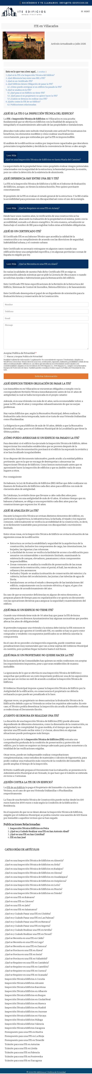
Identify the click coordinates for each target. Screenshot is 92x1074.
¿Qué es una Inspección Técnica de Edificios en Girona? (33, 872)
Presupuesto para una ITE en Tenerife (24, 1040)
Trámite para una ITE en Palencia (22, 1052)
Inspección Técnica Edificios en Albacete (26, 991)
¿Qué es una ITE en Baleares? (20, 897)
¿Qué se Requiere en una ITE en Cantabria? (27, 962)
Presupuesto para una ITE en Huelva (24, 1032)
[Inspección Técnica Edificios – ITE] (23, 11)
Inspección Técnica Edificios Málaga (24, 1019)
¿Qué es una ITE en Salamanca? (21, 909)
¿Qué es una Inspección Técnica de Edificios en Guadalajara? (36, 877)
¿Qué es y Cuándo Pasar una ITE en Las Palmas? (29, 917)
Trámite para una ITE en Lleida (21, 1048)
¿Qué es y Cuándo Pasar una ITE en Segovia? (27, 925)
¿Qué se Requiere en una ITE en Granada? (26, 974)
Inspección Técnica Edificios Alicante (24, 983)
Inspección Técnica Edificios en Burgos (25, 995)
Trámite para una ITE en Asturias (22, 1044)
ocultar (42, 72)
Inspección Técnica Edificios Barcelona (25, 987)
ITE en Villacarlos (46, 26)
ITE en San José (18, 837)
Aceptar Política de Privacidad (20, 353)
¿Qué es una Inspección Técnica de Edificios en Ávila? (32, 864)
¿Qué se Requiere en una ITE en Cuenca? (26, 970)
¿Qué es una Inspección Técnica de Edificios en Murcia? (33, 889)
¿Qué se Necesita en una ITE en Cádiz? (24, 938)
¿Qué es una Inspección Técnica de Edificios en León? (32, 885)
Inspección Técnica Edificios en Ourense (26, 1011)
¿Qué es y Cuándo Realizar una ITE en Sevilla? (28, 930)
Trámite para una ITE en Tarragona (23, 1060)
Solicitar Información (46, 376)
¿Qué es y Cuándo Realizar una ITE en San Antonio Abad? (39, 831)
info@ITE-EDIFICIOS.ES (74, 3)
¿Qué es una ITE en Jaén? (17, 905)
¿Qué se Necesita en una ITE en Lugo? (24, 942)
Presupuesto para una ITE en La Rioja (24, 1036)
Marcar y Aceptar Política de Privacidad (24, 356)
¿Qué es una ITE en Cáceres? (19, 901)
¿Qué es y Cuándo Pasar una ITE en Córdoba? (28, 913)
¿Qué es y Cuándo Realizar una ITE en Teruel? (28, 934)
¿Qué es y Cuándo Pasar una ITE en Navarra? (28, 921)
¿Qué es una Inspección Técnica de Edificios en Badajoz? (34, 868)
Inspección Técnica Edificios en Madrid (25, 1007)
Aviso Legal (55, 368)
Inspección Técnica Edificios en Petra (29, 828)
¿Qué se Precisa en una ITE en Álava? (24, 950)
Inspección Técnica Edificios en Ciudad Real (28, 999)
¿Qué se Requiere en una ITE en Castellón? (27, 966)
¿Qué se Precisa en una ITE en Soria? (23, 954)
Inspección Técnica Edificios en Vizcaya (25, 1015)
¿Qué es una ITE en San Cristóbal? (27, 834)
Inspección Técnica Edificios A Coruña (25, 979)
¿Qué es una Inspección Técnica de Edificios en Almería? (34, 860)
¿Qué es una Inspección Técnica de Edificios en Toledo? (33, 893)
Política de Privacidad (71, 368)
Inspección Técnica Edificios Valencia (24, 1024)
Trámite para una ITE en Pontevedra (24, 1056)
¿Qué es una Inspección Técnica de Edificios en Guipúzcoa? (35, 881)
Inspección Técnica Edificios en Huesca (25, 1003)
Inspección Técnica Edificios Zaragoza (25, 1028)
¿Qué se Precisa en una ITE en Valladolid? (26, 958)
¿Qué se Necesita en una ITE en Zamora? (26, 946)
